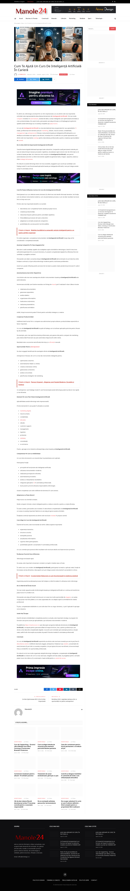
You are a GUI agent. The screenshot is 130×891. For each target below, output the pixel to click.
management (21, 133)
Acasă (21, 18)
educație (22, 420)
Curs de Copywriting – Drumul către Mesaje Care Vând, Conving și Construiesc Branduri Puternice (24, 747)
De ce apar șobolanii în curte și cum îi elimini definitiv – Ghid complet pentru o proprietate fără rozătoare (71, 804)
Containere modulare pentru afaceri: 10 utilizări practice (24, 775)
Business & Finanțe (31, 18)
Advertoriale (63, 74)
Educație (54, 18)
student (65, 644)
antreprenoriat (32, 133)
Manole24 (22, 74)
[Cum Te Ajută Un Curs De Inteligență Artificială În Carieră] (48, 44)
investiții (53, 515)
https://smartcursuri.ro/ (32, 625)
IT (75, 128)
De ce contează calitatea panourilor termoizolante (47, 802)
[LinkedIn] (8, 101)
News (22, 23)
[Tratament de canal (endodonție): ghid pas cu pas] (48, 762)
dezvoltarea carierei (23, 644)
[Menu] (15, 18)
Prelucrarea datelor (69, 880)
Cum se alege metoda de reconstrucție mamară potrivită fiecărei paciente (47, 746)
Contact (94, 880)
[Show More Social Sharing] (54, 79)
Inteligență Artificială (60, 116)
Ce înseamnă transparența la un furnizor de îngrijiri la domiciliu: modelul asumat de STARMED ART (107, 121)
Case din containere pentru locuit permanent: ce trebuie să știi (71, 746)
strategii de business (26, 159)
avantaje (35, 138)
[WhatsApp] (8, 115)
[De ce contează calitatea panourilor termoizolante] (48, 790)
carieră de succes (60, 658)
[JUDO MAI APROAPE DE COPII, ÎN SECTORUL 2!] (91, 112)
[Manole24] (31, 9)
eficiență (52, 342)
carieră (21, 140)
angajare (68, 597)
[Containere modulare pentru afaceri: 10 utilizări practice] (25, 762)
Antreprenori (35, 347)
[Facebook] (8, 92)
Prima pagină (17, 23)
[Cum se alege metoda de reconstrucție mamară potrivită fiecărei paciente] (48, 733)
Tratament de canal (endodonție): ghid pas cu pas (48, 775)
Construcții (45, 18)
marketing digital (25, 411)
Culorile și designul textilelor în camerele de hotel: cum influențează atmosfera (71, 776)
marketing (45, 130)
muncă (54, 284)
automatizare (34, 118)
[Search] (115, 19)
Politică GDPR (84, 880)
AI (34, 483)
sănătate (22, 438)
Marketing (72, 18)
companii (19, 118)
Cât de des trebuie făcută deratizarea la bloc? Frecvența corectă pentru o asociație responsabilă (24, 804)
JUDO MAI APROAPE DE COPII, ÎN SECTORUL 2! (50, 2)
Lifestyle (63, 18)
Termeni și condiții (53, 880)
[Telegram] (8, 110)
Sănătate (82, 18)
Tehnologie (99, 18)
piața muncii (53, 123)
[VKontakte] (8, 106)
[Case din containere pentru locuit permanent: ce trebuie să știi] (72, 733)
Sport (89, 18)
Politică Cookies (39, 880)
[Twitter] (8, 97)
